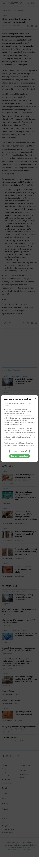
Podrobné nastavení (20, 451)
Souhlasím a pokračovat (19, 456)
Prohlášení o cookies (26, 445)
